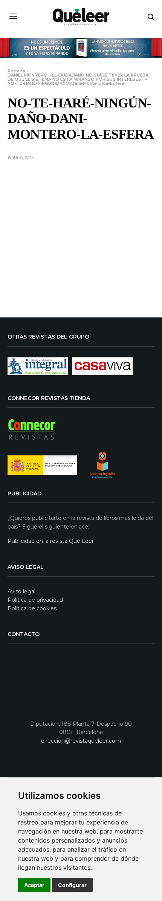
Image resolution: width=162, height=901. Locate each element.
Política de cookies (32, 608)
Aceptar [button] (34, 885)
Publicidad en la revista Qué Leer (51, 541)
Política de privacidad (35, 599)
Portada (16, 71)
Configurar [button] (72, 885)
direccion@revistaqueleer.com (81, 740)
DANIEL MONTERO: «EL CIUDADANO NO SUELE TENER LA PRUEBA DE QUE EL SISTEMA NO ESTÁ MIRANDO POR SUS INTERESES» (78, 77)
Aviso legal (21, 591)
